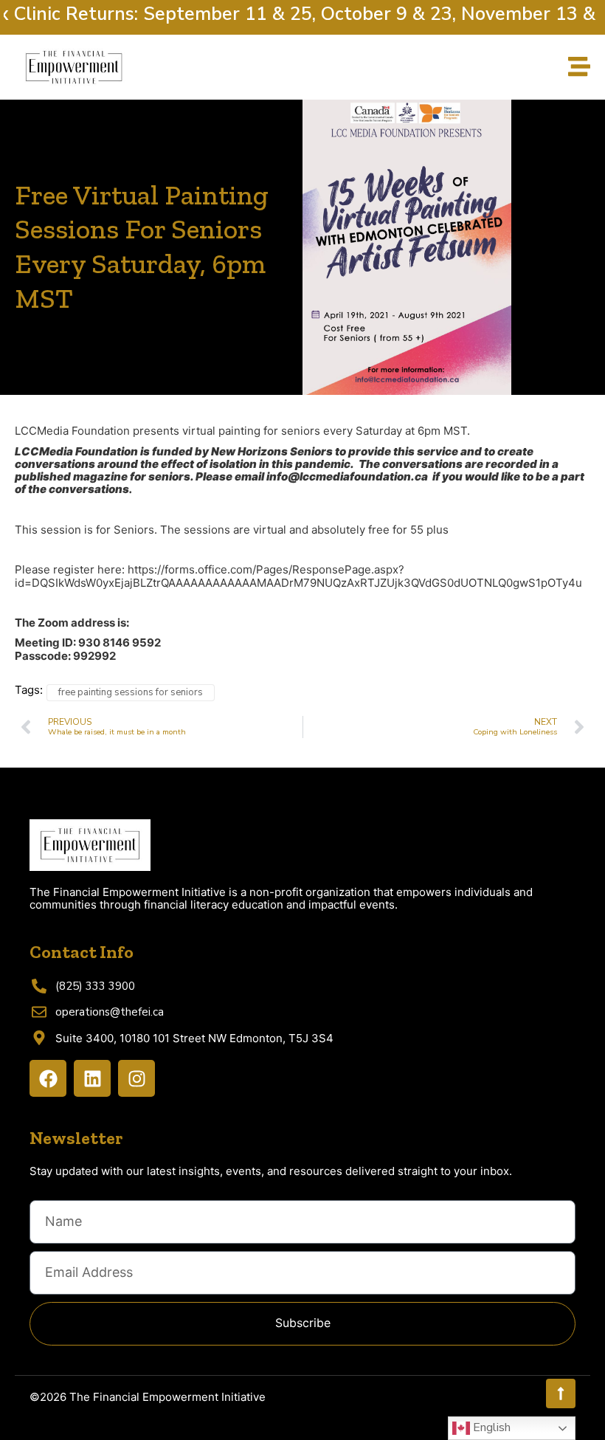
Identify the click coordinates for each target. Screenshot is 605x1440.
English (490, 1427)
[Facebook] (48, 1078)
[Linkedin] (92, 1078)
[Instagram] (136, 1078)
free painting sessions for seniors (130, 692)
